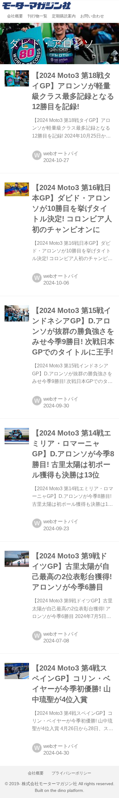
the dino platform (66, 790)
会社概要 (15, 16)
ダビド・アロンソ (51, 43)
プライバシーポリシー (71, 773)
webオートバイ (60, 153)
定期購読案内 (64, 16)
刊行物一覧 (37, 16)
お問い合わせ (92, 16)
